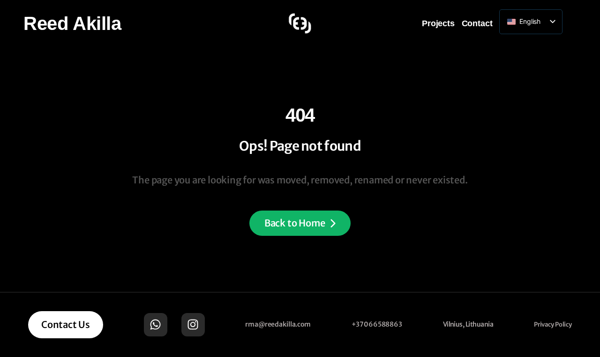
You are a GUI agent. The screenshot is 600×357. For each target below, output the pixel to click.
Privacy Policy (553, 324)
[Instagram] (193, 324)
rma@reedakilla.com (277, 324)
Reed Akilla (72, 23)
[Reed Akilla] (300, 23)
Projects (438, 23)
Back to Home (294, 223)
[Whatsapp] (155, 324)
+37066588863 (377, 324)
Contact (477, 23)
